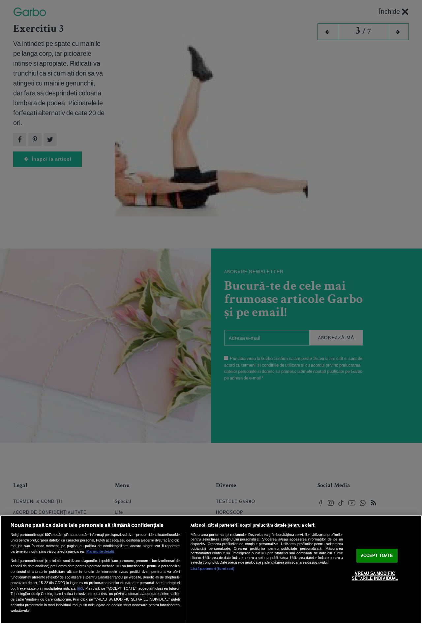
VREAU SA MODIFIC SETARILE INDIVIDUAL (375, 576)
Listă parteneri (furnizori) (212, 568)
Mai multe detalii (100, 551)
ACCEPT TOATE (377, 555)
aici (80, 588)
